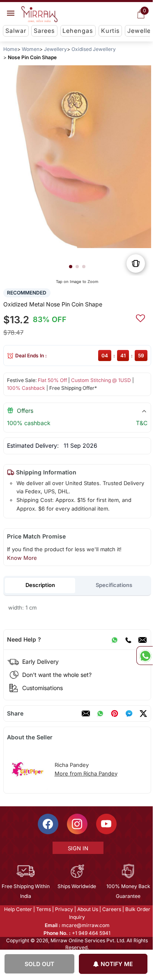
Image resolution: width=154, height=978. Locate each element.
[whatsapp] (100, 713)
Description (40, 585)
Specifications (114, 585)
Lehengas (77, 30)
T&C (141, 422)
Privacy (63, 909)
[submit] (140, 317)
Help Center (17, 909)
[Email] (142, 639)
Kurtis (110, 30)
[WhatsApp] (114, 639)
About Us (86, 909)
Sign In (77, 848)
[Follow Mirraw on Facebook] (47, 824)
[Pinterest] (114, 713)
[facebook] (128, 713)
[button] (70, 266)
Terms (42, 909)
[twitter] (143, 713)
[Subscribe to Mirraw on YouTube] (105, 824)
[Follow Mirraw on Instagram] (76, 824)
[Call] (127, 639)
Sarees (44, 30)
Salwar (15, 30)
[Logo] (39, 14)
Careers (110, 909)
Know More (22, 558)
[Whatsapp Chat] (144, 655)
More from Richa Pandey (85, 773)
